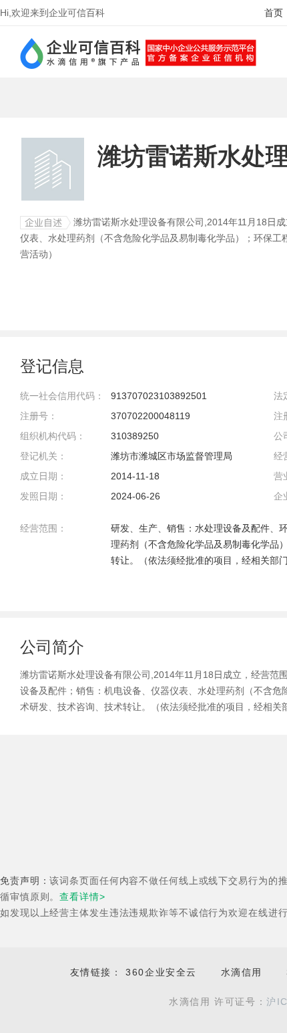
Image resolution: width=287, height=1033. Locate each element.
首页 (273, 12)
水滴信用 (241, 972)
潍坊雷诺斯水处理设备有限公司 (138, 222)
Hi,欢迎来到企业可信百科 (52, 12)
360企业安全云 (161, 972)
